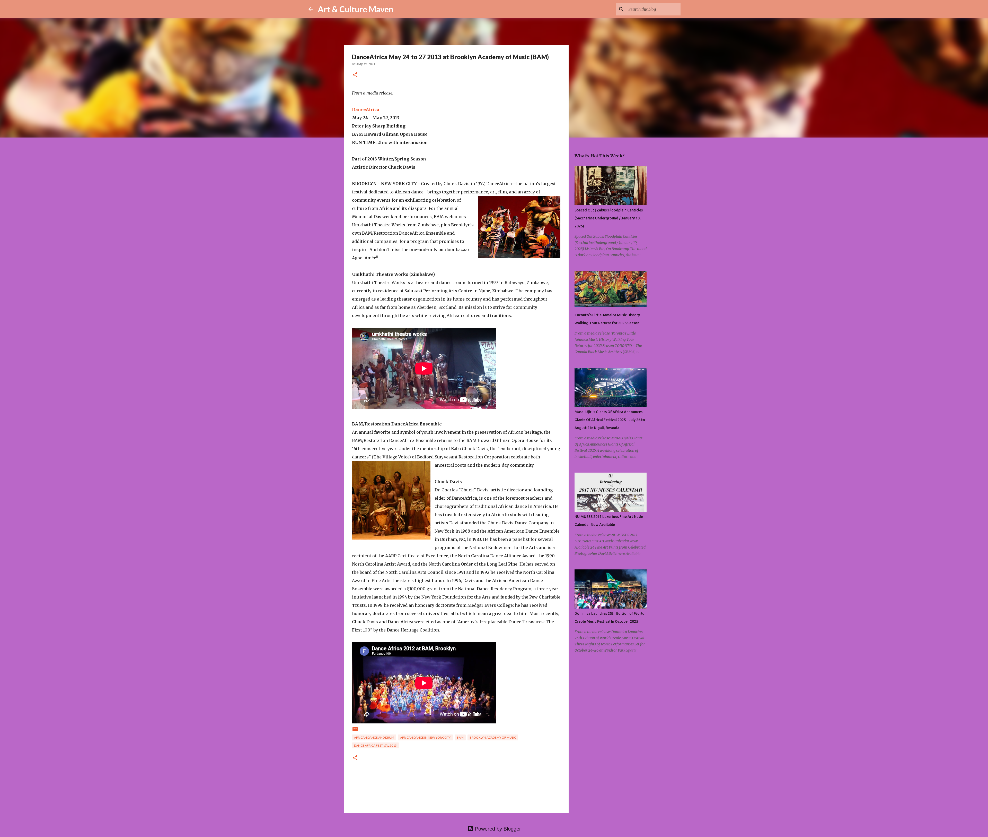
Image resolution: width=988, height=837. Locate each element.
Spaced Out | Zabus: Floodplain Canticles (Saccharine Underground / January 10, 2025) (609, 218)
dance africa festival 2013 (375, 745)
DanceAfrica (365, 109)
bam (460, 737)
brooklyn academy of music (493, 737)
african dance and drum (374, 737)
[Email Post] (355, 731)
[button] (355, 75)
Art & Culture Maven (355, 9)
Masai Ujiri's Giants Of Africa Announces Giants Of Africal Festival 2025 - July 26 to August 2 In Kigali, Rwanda (610, 420)
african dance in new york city (425, 737)
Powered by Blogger (497, 829)
